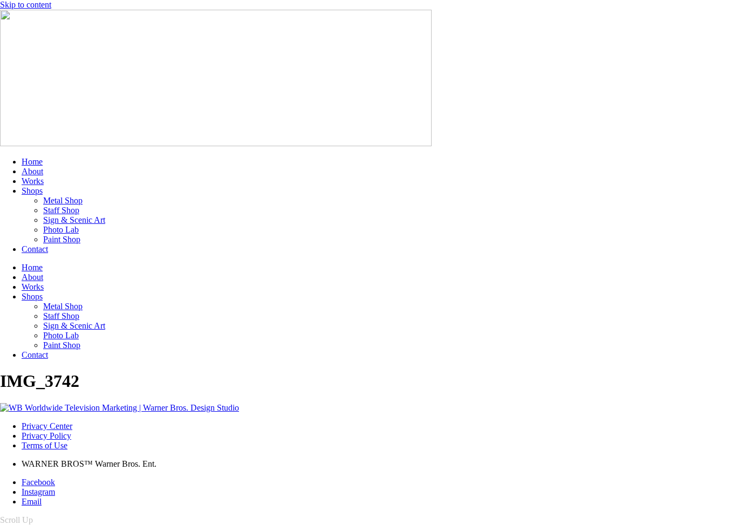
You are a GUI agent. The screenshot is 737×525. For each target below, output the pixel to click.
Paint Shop (61, 239)
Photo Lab (61, 229)
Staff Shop (61, 210)
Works (33, 181)
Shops (32, 190)
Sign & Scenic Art (74, 219)
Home (32, 161)
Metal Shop (63, 200)
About (32, 171)
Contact (35, 249)
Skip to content (25, 4)
